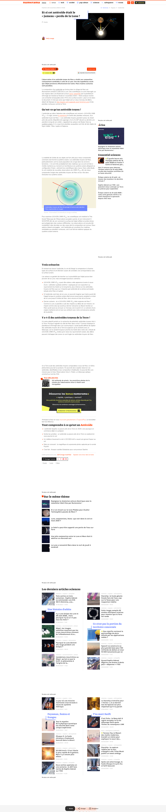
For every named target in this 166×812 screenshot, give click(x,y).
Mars (58, 463)
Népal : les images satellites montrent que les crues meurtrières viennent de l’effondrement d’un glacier (67, 631)
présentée (77, 94)
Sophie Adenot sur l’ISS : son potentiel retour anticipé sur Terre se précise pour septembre (110, 187)
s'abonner (141, 2)
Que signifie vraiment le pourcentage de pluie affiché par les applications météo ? (112, 634)
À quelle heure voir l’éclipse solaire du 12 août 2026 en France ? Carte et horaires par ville (114, 162)
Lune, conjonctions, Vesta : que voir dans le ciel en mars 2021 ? (71, 520)
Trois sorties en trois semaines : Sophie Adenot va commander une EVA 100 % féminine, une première (66, 599)
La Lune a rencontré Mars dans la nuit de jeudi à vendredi (71, 546)
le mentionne (62, 115)
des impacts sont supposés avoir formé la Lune (73, 102)
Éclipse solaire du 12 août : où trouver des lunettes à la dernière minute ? (110, 179)
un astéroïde (58, 89)
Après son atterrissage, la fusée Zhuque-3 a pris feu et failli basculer (112, 764)
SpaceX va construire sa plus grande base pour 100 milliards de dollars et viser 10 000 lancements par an (112, 649)
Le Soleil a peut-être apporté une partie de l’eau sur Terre (72, 528)
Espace (113, 8)
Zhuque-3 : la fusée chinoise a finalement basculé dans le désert (65, 738)
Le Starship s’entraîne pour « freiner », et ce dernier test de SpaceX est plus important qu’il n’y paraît (112, 704)
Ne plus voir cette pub (49, 65)
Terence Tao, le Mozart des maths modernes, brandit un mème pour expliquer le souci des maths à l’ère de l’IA (111, 736)
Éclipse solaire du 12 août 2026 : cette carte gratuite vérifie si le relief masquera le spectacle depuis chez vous (110, 195)
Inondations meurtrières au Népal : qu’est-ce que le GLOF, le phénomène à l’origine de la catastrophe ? (67, 660)
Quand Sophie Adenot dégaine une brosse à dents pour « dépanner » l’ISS (112, 662)
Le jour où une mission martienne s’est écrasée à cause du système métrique (66, 704)
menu (44, 2)
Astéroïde (121, 8)
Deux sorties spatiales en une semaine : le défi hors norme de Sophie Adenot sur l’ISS (66, 768)
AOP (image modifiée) (64, 454)
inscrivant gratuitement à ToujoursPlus (73, 420)
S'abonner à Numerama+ (67, 411)
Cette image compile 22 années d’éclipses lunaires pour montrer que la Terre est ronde (112, 613)
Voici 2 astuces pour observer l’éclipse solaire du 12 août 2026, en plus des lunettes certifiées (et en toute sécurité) (110, 170)
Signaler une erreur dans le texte (83, 455)
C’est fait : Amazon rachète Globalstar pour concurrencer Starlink (66, 450)
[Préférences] (132, 2)
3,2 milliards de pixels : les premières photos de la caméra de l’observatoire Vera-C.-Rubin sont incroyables (71, 382)
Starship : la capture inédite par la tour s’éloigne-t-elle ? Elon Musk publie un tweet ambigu (112, 750)
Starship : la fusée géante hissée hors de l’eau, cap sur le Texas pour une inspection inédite (111, 599)
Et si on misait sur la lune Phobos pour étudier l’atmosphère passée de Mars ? (70, 511)
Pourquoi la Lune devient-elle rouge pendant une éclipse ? (66, 645)
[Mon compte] (128, 2)
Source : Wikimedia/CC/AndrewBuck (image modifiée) (60, 212)
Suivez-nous (91, 69)
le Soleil (47, 223)
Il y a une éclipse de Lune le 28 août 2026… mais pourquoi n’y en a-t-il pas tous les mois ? (67, 617)
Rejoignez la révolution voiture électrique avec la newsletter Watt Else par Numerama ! (71, 502)
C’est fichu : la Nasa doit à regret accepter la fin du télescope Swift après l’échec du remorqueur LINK (112, 721)
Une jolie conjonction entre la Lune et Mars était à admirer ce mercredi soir (71, 537)
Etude (45, 463)
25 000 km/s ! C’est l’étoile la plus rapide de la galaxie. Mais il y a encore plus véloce (67, 753)
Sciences (105, 8)
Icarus (71, 94)
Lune (51, 463)
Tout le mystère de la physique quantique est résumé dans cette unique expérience (66, 725)
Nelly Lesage (50, 38)
